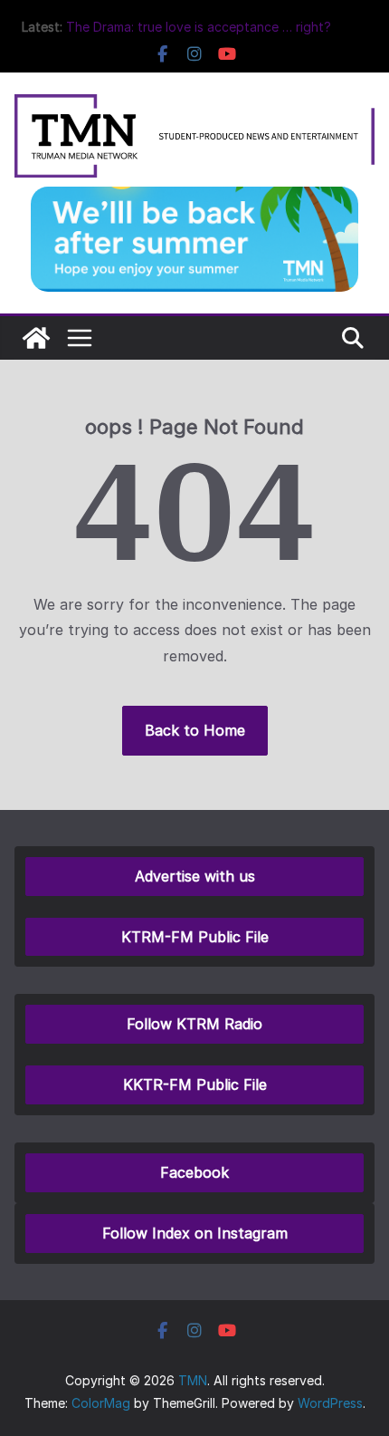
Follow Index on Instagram (195, 1233)
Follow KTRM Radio (194, 1024)
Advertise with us (195, 876)
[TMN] (36, 338)
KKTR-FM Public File (195, 1084)
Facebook (194, 1172)
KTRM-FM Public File (195, 937)
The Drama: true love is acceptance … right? (198, 26)
